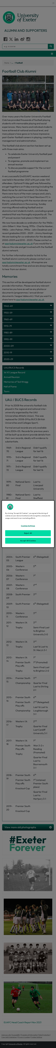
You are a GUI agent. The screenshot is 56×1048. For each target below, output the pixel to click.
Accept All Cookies (28, 541)
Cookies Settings (28, 526)
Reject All (28, 533)
